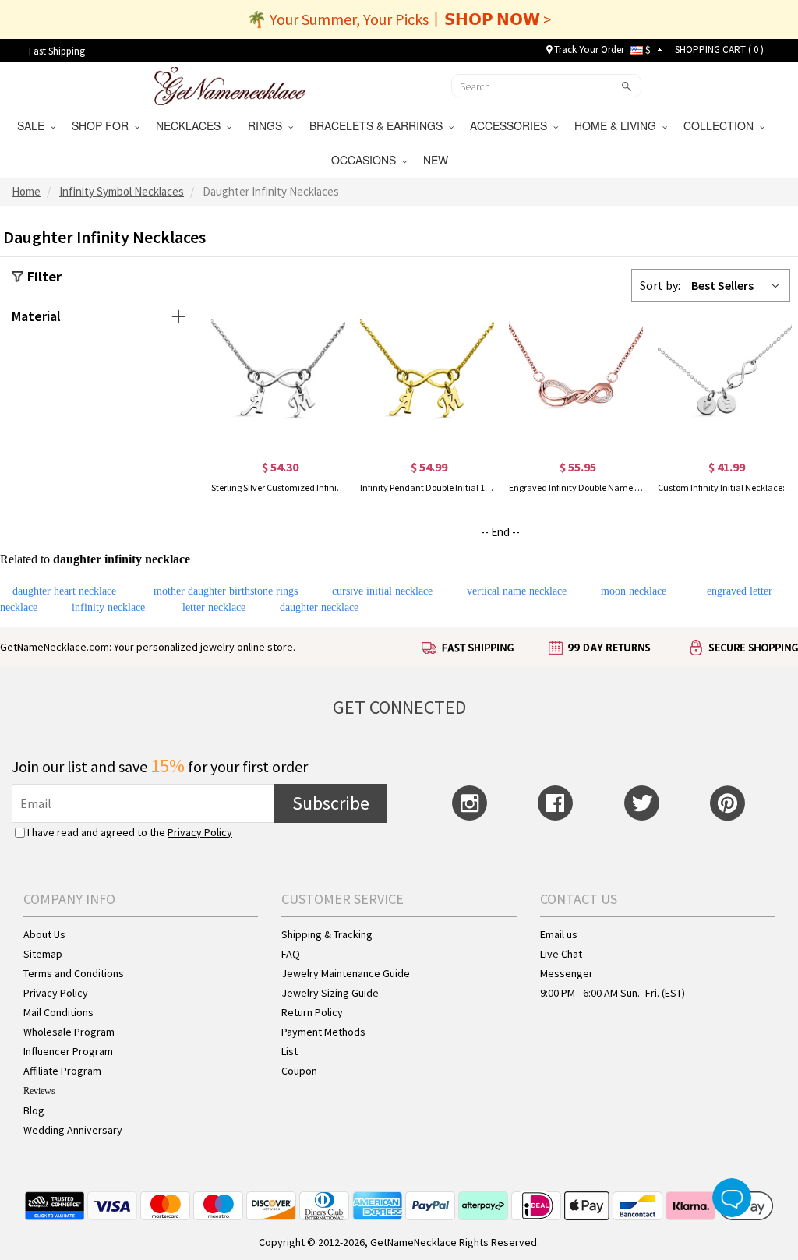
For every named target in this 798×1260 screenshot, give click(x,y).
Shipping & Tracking (327, 934)
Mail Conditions (58, 1012)
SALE (34, 125)
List (289, 1051)
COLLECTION (721, 125)
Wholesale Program (69, 1032)
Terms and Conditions (73, 973)
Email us (558, 934)
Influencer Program (68, 1051)
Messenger (566, 973)
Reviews (39, 1090)
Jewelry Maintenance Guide (345, 973)
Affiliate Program (62, 1071)
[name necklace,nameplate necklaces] (229, 84)
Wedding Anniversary (72, 1130)
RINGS (268, 125)
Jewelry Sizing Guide (330, 993)
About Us (44, 934)
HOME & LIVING (618, 125)
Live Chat (561, 954)
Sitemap (42, 954)
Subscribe (330, 803)
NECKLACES (191, 125)
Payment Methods (323, 1032)
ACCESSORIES (511, 125)
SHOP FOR (103, 125)
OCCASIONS (366, 160)
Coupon (299, 1071)
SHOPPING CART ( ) (719, 49)
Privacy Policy (200, 832)
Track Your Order (588, 49)
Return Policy (312, 1012)
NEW (437, 160)
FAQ (290, 954)
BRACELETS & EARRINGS (379, 125)
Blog (33, 1110)
